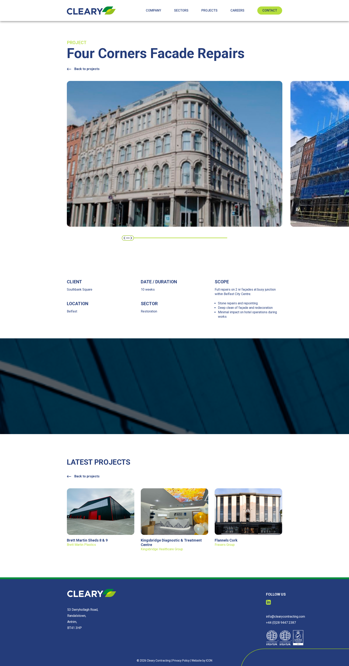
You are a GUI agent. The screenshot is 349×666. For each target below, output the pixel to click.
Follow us (276, 594)
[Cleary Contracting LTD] (91, 10)
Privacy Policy (181, 660)
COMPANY (153, 10)
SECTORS (181, 10)
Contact (269, 10)
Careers (237, 10)
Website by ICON (201, 660)
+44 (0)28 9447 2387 (281, 623)
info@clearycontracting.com (285, 616)
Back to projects (87, 69)
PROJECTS (209, 10)
